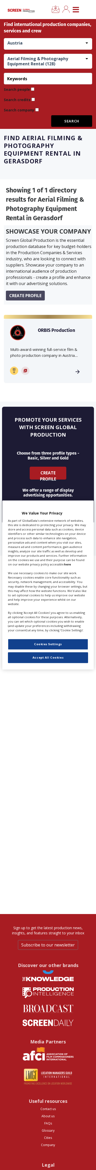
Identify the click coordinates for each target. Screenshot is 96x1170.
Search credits (17, 99)
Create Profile (48, 475)
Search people (17, 89)
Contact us (48, 1109)
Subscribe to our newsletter (48, 945)
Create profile (25, 295)
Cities (48, 1138)
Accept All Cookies (48, 658)
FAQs (48, 1123)
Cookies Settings (48, 644)
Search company (19, 110)
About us (48, 1116)
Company (48, 1145)
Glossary (48, 1130)
